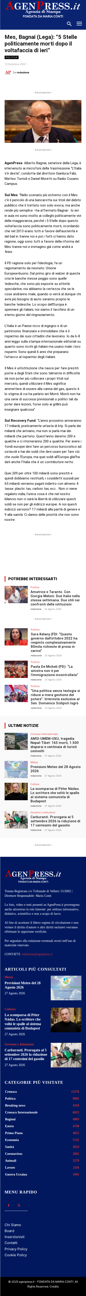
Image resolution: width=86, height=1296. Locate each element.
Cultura (35, 784)
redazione (23, 72)
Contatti (11, 1243)
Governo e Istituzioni (43, 812)
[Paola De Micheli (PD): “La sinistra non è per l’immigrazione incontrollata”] (16, 669)
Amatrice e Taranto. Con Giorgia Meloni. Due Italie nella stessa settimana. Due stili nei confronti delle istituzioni (55, 598)
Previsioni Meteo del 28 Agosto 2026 (23, 985)
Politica (11, 57)
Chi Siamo (13, 1225)
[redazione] (9, 72)
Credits (54, 1286)
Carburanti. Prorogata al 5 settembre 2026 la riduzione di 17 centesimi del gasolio (55, 821)
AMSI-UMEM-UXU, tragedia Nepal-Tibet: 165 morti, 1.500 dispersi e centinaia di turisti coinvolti (55, 745)
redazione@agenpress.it (37, 954)
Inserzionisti (15, 1237)
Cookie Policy (16, 1255)
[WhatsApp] (44, 84)
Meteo (34, 762)
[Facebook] (23, 84)
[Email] (55, 84)
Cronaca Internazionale (44, 734)
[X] (34, 84)
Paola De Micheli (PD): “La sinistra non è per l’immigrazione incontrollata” (54, 671)
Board (9, 1231)
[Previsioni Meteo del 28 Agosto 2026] (16, 769)
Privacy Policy (16, 1249)
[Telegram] (65, 84)
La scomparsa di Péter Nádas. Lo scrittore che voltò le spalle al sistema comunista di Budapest (55, 795)
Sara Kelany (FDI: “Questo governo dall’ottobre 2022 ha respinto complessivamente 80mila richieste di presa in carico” (54, 642)
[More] (67, 555)
